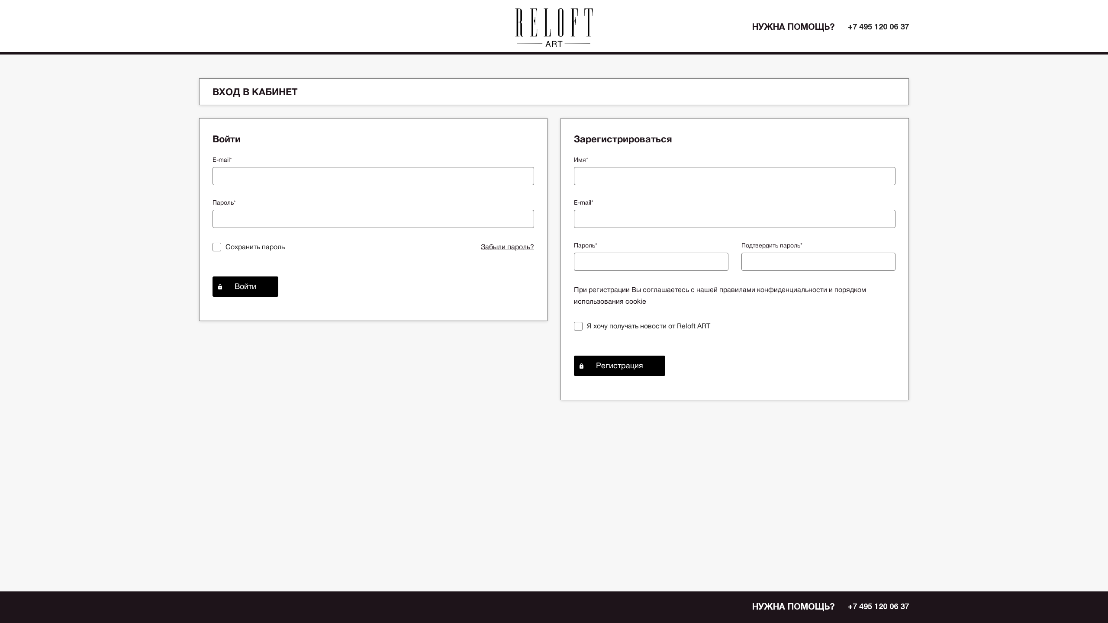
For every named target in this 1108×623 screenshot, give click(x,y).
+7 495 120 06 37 (878, 27)
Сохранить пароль (255, 246)
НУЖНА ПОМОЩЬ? (793, 28)
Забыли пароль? (507, 246)
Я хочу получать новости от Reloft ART (648, 326)
